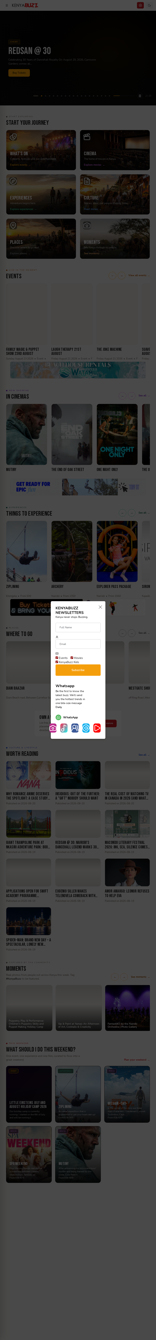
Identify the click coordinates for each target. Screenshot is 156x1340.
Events (63, 658)
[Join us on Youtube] (97, 728)
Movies (78, 658)
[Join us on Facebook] (75, 728)
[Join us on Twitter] (86, 728)
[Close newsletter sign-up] (99, 607)
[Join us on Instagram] (53, 728)
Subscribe (78, 670)
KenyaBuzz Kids (68, 662)
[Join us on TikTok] (64, 728)
